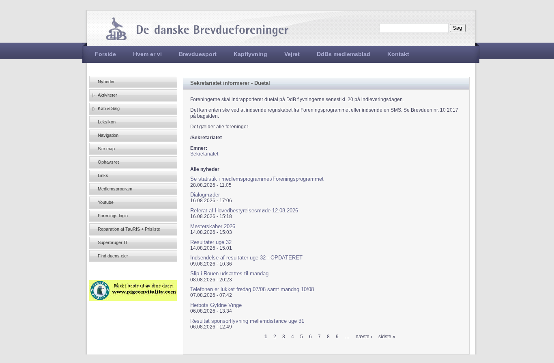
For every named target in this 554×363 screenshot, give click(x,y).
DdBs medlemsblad (343, 54)
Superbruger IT (113, 242)
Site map (106, 148)
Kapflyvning (250, 54)
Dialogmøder (205, 195)
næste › (364, 336)
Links (103, 175)
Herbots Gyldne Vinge (216, 305)
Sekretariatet (204, 154)
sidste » (386, 336)
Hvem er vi (147, 54)
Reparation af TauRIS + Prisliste (129, 229)
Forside (105, 54)
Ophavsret (108, 162)
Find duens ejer (113, 255)
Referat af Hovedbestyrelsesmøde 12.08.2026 (244, 210)
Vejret (292, 54)
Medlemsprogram (115, 188)
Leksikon (107, 121)
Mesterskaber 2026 (212, 226)
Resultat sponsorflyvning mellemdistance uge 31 (247, 321)
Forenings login (113, 215)
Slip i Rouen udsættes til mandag (229, 273)
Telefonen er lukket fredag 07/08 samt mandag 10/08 (252, 289)
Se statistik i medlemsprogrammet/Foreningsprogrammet (257, 179)
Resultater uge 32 (211, 242)
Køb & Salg (109, 108)
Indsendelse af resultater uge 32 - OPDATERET (246, 258)
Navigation (108, 135)
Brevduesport (198, 54)
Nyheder (106, 81)
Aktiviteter (107, 95)
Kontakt (398, 54)
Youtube (106, 202)
